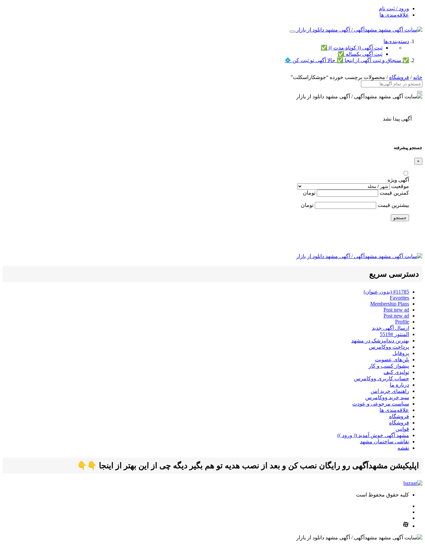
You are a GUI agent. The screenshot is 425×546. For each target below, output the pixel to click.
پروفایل (400, 353)
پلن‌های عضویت (392, 359)
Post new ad (396, 310)
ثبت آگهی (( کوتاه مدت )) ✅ (351, 47)
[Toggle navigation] (292, 32)
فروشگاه (399, 77)
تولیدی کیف (396, 372)
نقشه (403, 448)
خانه (417, 77)
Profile (402, 321)
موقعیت (400, 186)
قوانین (402, 429)
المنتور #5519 (394, 334)
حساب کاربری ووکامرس (381, 378)
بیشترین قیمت (393, 205)
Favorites (399, 298)
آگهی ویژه (398, 180)
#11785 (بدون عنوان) (386, 292)
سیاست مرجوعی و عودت (380, 404)
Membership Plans (389, 304)
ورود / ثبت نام (394, 8)
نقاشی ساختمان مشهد (384, 441)
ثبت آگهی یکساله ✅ (360, 54)
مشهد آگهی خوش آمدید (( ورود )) (373, 435)
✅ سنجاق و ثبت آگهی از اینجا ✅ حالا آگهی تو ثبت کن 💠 (347, 60)
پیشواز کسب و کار (389, 366)
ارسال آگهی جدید (390, 328)
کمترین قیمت (394, 193)
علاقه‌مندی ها (394, 15)
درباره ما (399, 385)
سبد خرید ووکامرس (387, 397)
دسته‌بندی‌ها (396, 41)
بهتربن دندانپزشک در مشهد (380, 340)
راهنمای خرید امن (390, 391)
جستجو (399, 217)
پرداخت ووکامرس (389, 347)
